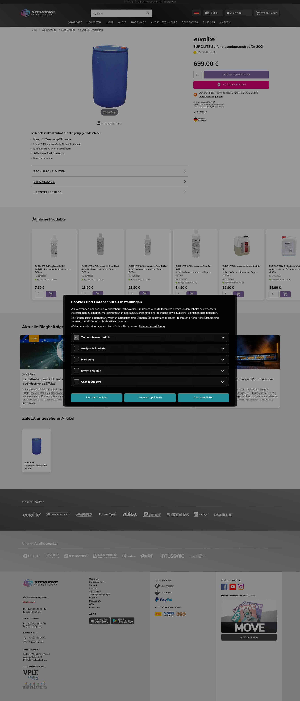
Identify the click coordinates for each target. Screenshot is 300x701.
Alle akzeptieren (203, 397)
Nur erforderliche (96, 397)
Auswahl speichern (150, 397)
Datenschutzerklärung (152, 326)
